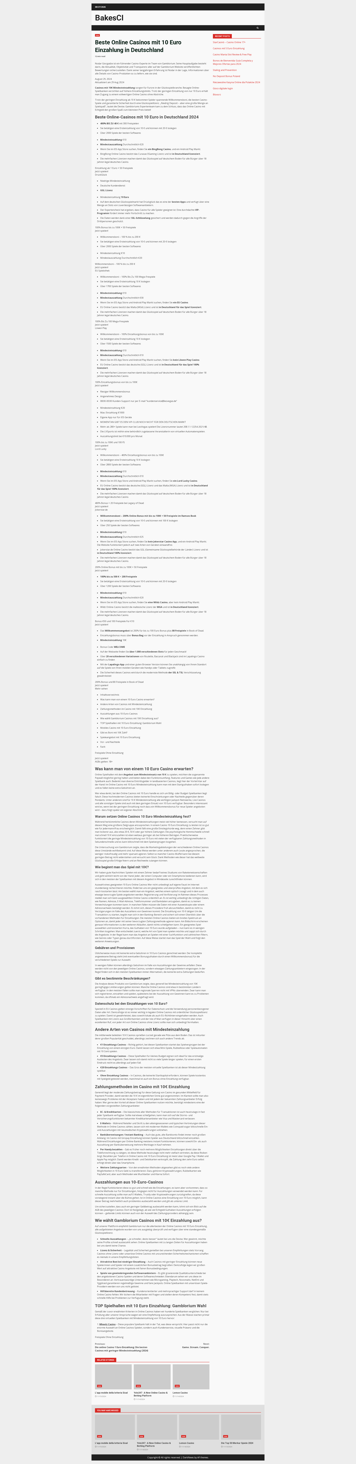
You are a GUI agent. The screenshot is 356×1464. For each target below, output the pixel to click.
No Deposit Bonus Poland (226, 76)
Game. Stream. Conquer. (195, 1345)
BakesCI (109, 17)
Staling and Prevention (225, 70)
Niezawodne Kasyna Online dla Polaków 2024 (236, 82)
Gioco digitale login (223, 88)
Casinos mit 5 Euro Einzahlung (229, 48)
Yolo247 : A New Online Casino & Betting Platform (152, 1376)
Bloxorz (217, 94)
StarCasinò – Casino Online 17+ (229, 42)
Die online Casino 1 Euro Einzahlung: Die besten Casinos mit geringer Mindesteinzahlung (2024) (121, 1347)
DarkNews (188, 1457)
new (97, 35)
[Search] (258, 28)
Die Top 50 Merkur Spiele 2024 (241, 1427)
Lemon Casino (191, 1376)
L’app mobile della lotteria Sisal (113, 1376)
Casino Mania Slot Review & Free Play (232, 54)
